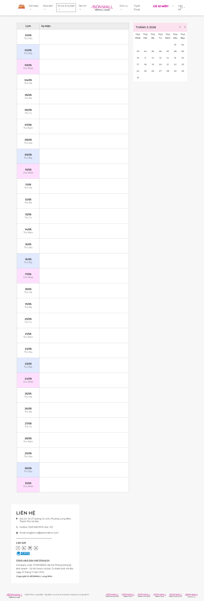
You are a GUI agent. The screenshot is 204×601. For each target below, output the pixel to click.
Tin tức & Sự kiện (66, 5)
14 (168, 58)
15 (175, 58)
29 (175, 71)
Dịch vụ (124, 5)
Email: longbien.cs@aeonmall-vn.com (39, 532)
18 (145, 64)
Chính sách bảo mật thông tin (33, 560)
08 (175, 51)
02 (182, 44)
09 (182, 51)
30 (182, 71)
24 (137, 71)
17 (138, 64)
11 (145, 58)
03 (138, 51)
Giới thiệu (34, 5)
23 (182, 64)
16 (183, 58)
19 (153, 64)
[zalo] (24, 548)
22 (175, 64)
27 (160, 71)
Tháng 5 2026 (146, 27)
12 (153, 58)
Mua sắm (48, 5)
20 (160, 64)
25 (145, 71)
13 (160, 58)
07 (167, 51)
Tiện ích (82, 5)
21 (168, 64)
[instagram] (30, 548)
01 (175, 44)
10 (138, 58)
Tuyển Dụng (137, 7)
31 (138, 77)
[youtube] (36, 548)
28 (167, 71)
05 (153, 51)
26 (152, 71)
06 (160, 51)
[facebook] (18, 548)
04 (145, 51)
